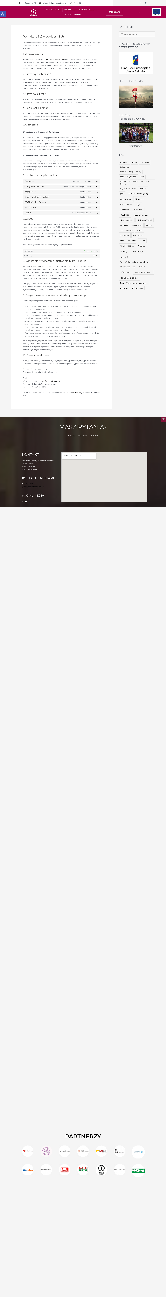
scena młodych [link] (126, 230)
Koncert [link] (139, 199)
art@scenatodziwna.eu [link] (34, 487)
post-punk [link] (124, 225)
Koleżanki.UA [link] (125, 199)
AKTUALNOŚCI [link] (70, 10)
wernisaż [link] (124, 257)
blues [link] (134, 162)
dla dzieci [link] (145, 162)
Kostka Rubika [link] (126, 205)
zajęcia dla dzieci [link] (129, 278)
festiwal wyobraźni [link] (128, 177)
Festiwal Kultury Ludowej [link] (130, 172)
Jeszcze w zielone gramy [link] (138, 194)
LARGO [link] (58, 10)
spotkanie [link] (138, 235)
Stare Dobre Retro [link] (128, 241)
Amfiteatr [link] (124, 162)
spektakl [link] (124, 235)
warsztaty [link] (138, 251)
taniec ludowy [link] (127, 246)
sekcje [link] (139, 230)
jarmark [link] (143, 189)
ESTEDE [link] (49, 10)
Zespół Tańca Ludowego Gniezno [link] (134, 283)
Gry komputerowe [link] (128, 189)
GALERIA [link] (93, 10)
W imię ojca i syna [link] (127, 267)
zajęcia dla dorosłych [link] (143, 272)
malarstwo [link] (124, 209)
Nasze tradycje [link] (126, 220)
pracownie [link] (137, 225)
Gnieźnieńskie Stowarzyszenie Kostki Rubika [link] (134, 183)
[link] (3, 14)
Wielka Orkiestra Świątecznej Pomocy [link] (135, 262)
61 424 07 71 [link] (29, 484)
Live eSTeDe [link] (66, 14)
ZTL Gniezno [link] (137, 288)
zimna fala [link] (124, 288)
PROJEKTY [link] (82, 10)
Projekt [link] (149, 225)
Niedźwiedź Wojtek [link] (144, 220)
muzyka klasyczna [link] (140, 215)
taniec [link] (142, 241)
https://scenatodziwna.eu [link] (54, 60)
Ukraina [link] (141, 246)
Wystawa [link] (125, 272)
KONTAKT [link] (78, 14)
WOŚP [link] (142, 267)
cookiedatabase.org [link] (74, 393)
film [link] (142, 177)
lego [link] (138, 205)
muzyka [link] (125, 215)
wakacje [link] (124, 251)
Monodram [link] (138, 209)
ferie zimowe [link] (125, 167)
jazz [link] (122, 194)
